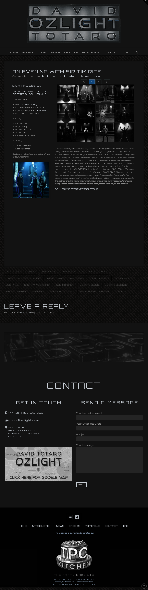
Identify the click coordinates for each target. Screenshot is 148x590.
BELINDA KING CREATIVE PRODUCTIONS (76, 189)
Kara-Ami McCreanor (37, 285)
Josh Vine (12, 285)
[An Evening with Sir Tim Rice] (31, 180)
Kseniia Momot (65, 285)
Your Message (85, 445)
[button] (145, 2)
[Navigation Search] (137, 51)
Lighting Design (55, 76)
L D (44, 76)
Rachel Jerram (16, 291)
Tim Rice (121, 291)
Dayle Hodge (77, 278)
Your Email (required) (88, 423)
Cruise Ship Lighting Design (23, 278)
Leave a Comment (91, 76)
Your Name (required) (89, 413)
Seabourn (38, 291)
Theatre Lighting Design (95, 291)
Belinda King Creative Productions (85, 272)
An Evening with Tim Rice (21, 272)
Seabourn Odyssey (62, 291)
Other (75, 76)
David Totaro (41, 110)
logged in (25, 312)
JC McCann (122, 278)
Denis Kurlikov (100, 278)
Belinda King (31, 104)
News (68, 76)
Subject (81, 434)
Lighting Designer (116, 285)
